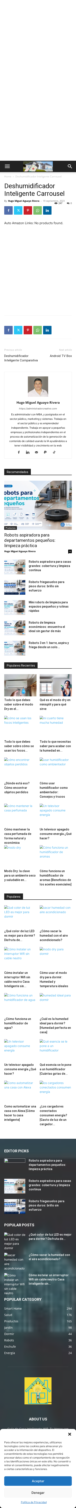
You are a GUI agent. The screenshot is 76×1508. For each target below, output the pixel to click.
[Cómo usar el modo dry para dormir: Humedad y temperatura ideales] (56, 958)
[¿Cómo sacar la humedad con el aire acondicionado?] (56, 916)
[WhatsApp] (37, 210)
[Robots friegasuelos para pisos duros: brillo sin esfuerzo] (14, 587)
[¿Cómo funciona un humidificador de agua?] (20, 1004)
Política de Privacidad (34, 1502)
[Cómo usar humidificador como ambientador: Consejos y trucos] (56, 768)
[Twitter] (18, 210)
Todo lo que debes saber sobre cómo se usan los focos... (19, 746)
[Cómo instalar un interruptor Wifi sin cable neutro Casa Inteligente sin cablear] (20, 958)
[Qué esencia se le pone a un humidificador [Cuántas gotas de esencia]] (56, 1050)
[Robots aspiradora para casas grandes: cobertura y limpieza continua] (14, 567)
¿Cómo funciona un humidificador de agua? (17, 1023)
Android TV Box (61, 356)
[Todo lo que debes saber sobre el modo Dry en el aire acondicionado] (20, 685)
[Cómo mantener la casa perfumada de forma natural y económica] (20, 815)
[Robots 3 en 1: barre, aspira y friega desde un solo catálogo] (14, 648)
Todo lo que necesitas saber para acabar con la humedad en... (55, 746)
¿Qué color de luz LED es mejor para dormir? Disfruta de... (19, 935)
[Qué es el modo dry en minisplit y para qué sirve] (56, 685)
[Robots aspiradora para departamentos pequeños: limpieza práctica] (38, 505)
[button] (70, 1434)
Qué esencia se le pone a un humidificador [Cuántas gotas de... (55, 1069)
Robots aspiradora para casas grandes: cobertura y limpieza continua (50, 566)
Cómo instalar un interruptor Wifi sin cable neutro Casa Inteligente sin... (49, 1279)
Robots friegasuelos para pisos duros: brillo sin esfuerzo (46, 586)
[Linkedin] (47, 210)
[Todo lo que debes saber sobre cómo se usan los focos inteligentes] (20, 727)
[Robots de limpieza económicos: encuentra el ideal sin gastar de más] (14, 627)
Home (7, 176)
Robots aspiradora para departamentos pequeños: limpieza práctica (29, 540)
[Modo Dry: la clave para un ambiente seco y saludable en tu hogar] (20, 856)
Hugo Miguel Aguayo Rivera (23, 200)
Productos (10, 527)
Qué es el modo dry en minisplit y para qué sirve (55, 704)
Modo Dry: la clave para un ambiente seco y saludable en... (20, 875)
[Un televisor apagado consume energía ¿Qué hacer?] (56, 815)
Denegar (38, 1493)
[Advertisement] (38, 40)
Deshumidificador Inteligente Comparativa (21, 358)
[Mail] (38, 452)
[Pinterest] (28, 210)
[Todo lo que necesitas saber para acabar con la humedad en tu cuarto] (56, 727)
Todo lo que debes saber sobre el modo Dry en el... (18, 704)
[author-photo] (38, 396)
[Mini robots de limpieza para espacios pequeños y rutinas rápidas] (14, 607)
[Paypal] (46, 452)
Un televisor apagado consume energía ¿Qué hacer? (56, 834)
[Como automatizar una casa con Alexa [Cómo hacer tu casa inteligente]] (20, 1092)
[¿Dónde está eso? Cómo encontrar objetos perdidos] (20, 768)
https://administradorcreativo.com (38, 408)
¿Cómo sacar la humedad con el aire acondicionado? (54, 935)
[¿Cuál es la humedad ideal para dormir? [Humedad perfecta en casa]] (56, 1004)
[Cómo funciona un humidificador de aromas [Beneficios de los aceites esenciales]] (56, 856)
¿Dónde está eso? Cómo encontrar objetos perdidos (17, 788)
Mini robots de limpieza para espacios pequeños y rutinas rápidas (49, 606)
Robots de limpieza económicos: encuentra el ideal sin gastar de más (47, 627)
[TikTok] (55, 452)
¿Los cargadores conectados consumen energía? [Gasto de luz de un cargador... (53, 1115)
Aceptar (38, 1481)
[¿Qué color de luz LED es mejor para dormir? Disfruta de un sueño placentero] (20, 916)
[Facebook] (8, 210)
